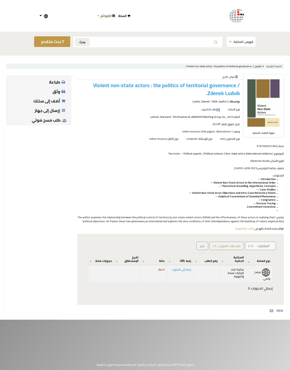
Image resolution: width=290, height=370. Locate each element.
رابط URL (185, 260)
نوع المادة (263, 260)
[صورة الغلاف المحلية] (263, 103)
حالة (162, 260)
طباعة (55, 82)
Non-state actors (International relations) (249, 153)
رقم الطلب (211, 260)
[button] (124, 16)
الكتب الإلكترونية (244, 228)
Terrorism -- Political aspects (185, 153)
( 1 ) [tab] (258, 246)
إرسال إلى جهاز (48, 110)
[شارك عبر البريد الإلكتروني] (271, 310)
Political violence (213, 153)
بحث (82, 42)
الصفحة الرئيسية (274, 66)
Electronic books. (260, 160)
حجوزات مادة (103, 260)
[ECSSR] (241, 16)
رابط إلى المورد (181, 269)
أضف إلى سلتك (47, 101)
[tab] (227, 246)
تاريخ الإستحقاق (131, 259)
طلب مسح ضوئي (46, 120)
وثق (56, 91)
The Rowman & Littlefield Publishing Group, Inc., (199, 116)
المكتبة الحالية (238, 259)
